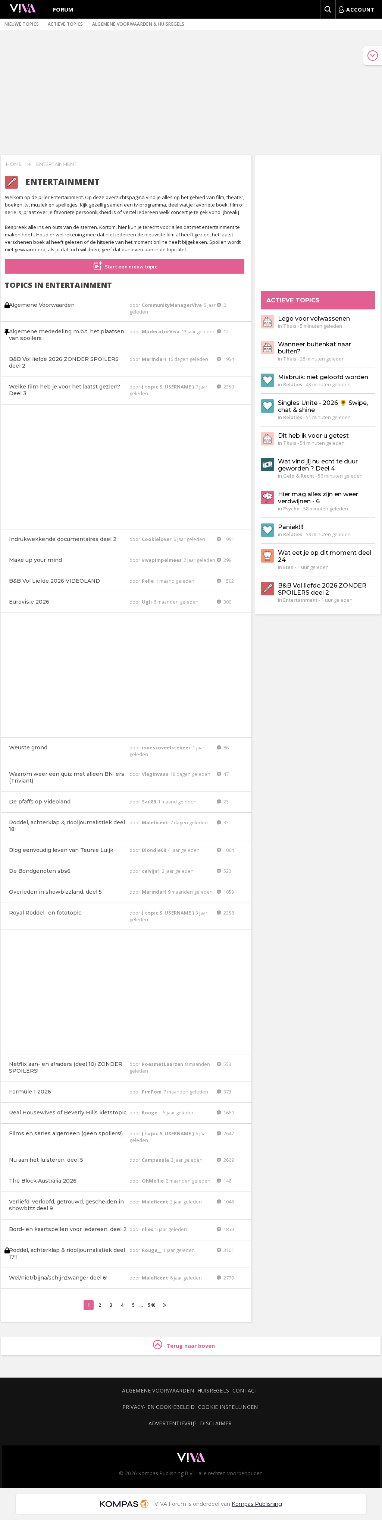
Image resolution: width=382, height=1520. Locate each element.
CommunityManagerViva (172, 305)
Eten (288, 567)
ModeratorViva (161, 331)
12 (225, 331)
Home (14, 164)
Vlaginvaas (155, 774)
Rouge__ (152, 1112)
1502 (228, 581)
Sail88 (149, 801)
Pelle (148, 581)
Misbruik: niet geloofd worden (323, 377)
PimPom (152, 1091)
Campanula (156, 1159)
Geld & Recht (298, 475)
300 (226, 601)
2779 (228, 1277)
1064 (228, 850)
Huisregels (213, 1390)
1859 (228, 1229)
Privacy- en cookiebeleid (158, 1406)
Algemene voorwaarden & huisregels (138, 24)
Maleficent (155, 822)
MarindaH (154, 359)
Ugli (147, 601)
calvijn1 (151, 871)
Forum (63, 9)
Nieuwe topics (21, 24)
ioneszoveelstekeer (167, 747)
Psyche (291, 508)
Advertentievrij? (172, 1423)
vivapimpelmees (162, 560)
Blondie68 (154, 850)
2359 (228, 386)
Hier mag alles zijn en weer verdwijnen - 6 (318, 498)
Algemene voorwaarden (158, 1390)
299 (226, 560)
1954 (228, 359)
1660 (228, 1112)
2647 (228, 1133)
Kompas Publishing (257, 1504)
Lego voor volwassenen (314, 318)
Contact (245, 1390)
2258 (228, 912)
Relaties (292, 384)
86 (225, 747)
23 (225, 801)
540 (152, 1305)
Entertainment (56, 164)
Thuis (289, 325)
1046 (228, 1201)
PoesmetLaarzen (163, 1064)
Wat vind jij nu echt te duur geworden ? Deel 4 (318, 465)
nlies (148, 1229)
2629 (228, 1159)
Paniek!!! (290, 527)
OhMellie (153, 1180)
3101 (228, 1250)
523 (226, 871)
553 (226, 1064)
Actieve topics (65, 24)
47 (225, 774)
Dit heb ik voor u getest (313, 435)
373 (226, 1091)
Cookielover (157, 539)
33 (225, 822)
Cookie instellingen (228, 1406)
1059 (228, 891)
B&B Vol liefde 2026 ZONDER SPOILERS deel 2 (322, 589)
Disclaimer (216, 1423)
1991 (228, 539)
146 (226, 1180)
